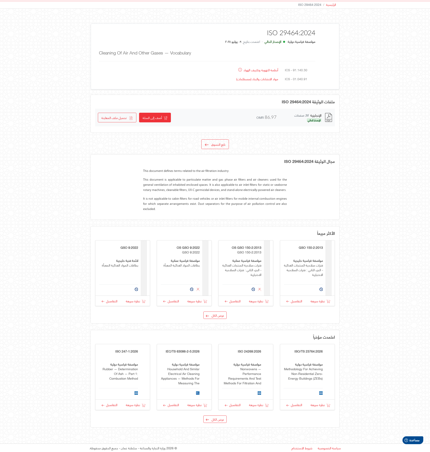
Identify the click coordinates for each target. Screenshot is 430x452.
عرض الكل (216, 315)
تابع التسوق (217, 144)
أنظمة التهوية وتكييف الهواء (260, 70)
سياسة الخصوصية (329, 448)
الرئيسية (331, 4)
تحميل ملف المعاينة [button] (115, 117)
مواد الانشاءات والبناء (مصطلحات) (257, 79)
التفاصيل (295, 301)
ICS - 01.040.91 (296, 79)
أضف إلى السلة (153, 117)
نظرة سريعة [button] (319, 301)
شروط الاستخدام (302, 448)
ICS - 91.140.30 (296, 70)
